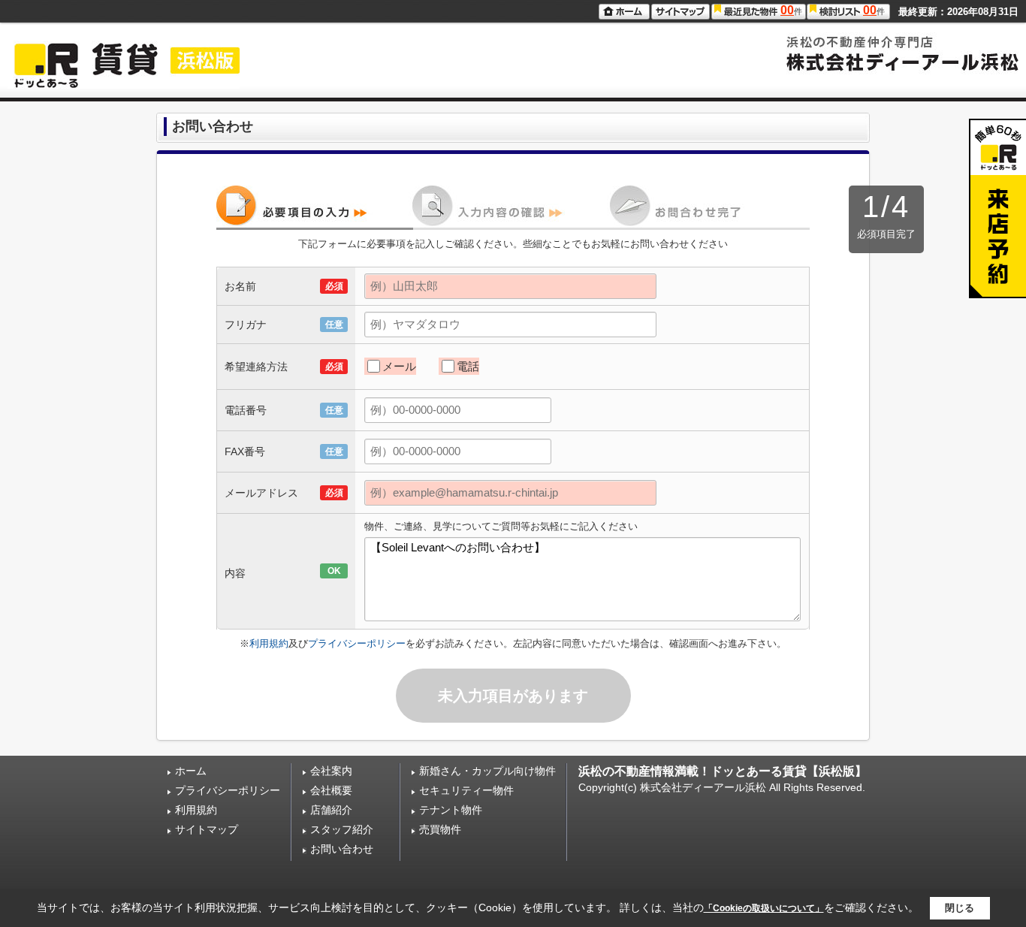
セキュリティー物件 (466, 790)
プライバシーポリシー (357, 643)
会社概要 (331, 790)
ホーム (191, 771)
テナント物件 (450, 810)
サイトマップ (206, 829)
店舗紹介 (331, 810)
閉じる (959, 907)
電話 (468, 366)
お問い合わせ (341, 849)
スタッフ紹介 (341, 829)
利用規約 (268, 643)
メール (399, 366)
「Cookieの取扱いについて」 (764, 908)
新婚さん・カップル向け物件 (487, 771)
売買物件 (440, 829)
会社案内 (331, 771)
